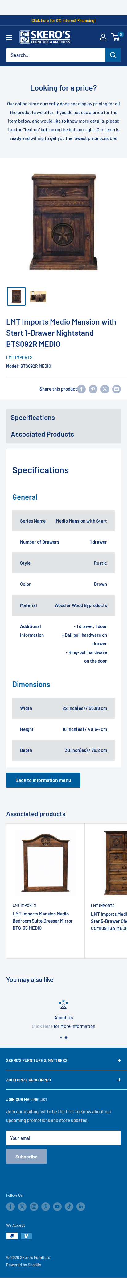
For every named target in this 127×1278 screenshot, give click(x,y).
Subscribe (26, 1156)
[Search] (113, 55)
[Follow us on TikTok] (69, 1206)
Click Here (42, 1026)
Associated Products (42, 434)
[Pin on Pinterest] (93, 388)
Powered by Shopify (23, 1264)
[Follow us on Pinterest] (45, 1206)
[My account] (103, 37)
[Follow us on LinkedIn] (80, 1206)
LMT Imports (19, 357)
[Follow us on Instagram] (34, 1206)
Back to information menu (43, 780)
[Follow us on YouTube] (57, 1206)
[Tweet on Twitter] (104, 388)
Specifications (33, 417)
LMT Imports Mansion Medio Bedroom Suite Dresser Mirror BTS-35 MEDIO (43, 921)
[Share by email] (116, 388)
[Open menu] (9, 37)
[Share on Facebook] (81, 388)
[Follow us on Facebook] (10, 1206)
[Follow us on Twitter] (22, 1206)
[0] (116, 37)
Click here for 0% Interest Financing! (63, 20)
